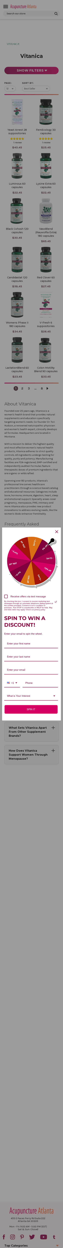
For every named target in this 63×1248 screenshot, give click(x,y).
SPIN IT (31, 709)
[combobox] (12, 683)
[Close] (56, 532)
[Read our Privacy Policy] (56, 602)
